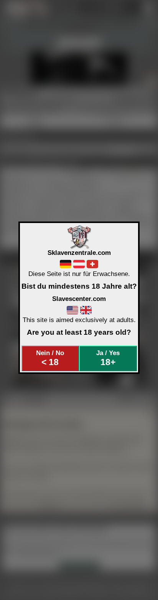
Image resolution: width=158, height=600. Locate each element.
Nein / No (50, 358)
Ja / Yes (108, 358)
